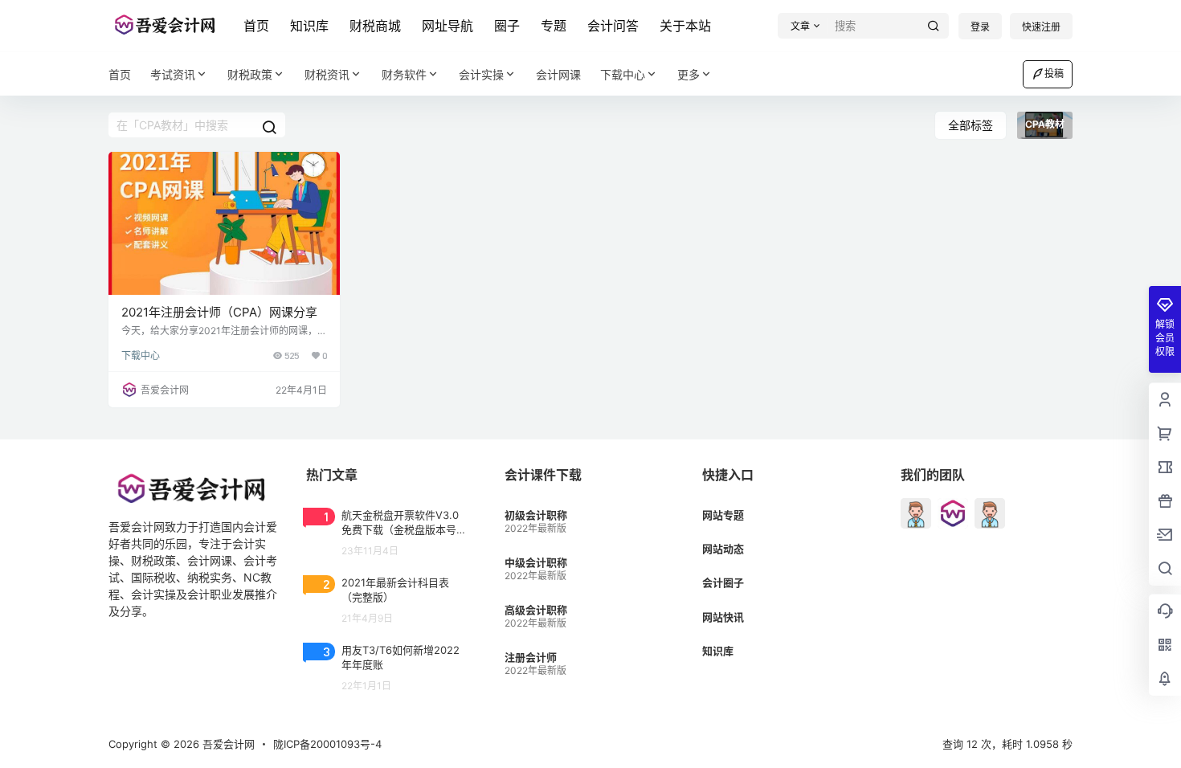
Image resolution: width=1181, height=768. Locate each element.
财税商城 (375, 26)
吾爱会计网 (227, 743)
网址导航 (447, 26)
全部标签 (970, 125)
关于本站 (685, 26)
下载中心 (622, 74)
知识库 (309, 26)
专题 (553, 26)
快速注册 (1041, 27)
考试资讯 (172, 74)
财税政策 (249, 74)
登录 (980, 27)
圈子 (507, 26)
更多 (688, 74)
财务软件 (404, 74)
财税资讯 (326, 74)
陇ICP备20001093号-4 (327, 743)
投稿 (1054, 73)
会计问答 (613, 26)
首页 (256, 26)
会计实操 (481, 74)
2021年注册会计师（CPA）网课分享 (219, 312)
